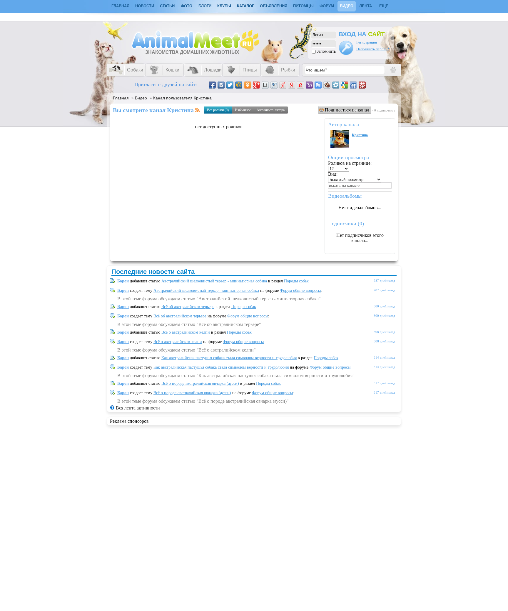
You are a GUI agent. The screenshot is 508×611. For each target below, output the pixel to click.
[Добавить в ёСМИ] (300, 85)
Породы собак (296, 281)
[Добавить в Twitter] (229, 85)
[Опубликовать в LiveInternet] (265, 85)
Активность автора (271, 110)
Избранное (243, 110)
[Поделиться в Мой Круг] (335, 85)
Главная (121, 98)
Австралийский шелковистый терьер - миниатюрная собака (214, 281)
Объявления (273, 6)
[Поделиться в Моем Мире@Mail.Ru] (238, 85)
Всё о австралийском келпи (185, 332)
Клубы (224, 6)
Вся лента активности (138, 407)
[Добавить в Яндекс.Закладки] (291, 85)
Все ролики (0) (218, 110)
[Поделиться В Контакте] (221, 85)
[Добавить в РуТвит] (318, 85)
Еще (383, 6)
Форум (327, 6)
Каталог (245, 6)
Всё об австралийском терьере (187, 306)
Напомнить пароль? (372, 49)
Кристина (360, 135)
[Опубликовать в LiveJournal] (274, 85)
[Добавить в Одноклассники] (247, 85)
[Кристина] (339, 146)
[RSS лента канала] (197, 110)
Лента (365, 6)
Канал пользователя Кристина (182, 98)
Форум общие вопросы (300, 290)
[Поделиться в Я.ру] (282, 85)
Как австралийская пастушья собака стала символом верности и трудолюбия (229, 358)
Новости (144, 6)
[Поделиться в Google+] (256, 85)
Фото (186, 6)
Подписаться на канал (347, 109)
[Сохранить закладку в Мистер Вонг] (362, 85)
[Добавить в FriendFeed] (353, 85)
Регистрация (366, 42)
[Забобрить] (326, 85)
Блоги (204, 6)
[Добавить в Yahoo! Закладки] (309, 85)
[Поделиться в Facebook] (212, 85)
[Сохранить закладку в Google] (344, 85)
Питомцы (303, 6)
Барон (123, 281)
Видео (346, 6)
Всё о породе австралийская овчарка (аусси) (200, 383)
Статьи (167, 6)
